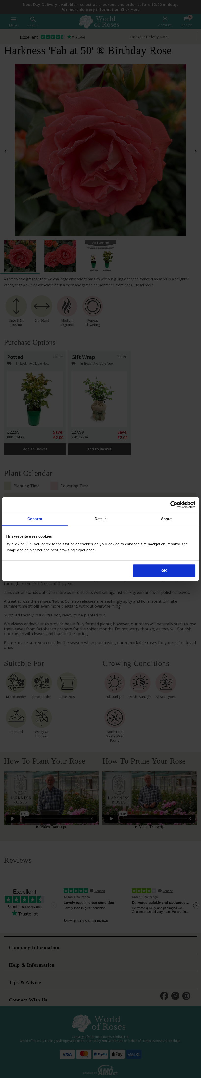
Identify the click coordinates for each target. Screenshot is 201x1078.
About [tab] (166, 519)
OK (164, 571)
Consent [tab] (34, 519)
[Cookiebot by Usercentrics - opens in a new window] (173, 504)
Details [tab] (101, 519)
